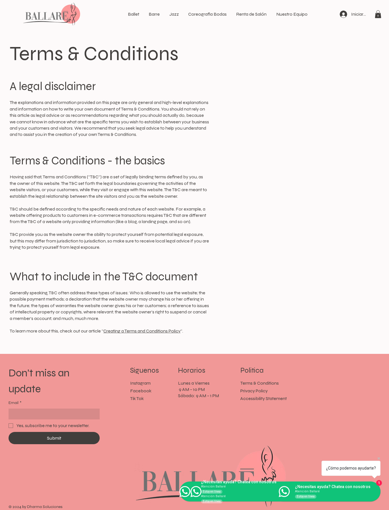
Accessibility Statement (263, 398)
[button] (378, 14)
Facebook (140, 390)
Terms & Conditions (259, 383)
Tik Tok (137, 398)
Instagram (140, 383)
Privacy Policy (254, 390)
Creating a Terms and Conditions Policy (142, 331)
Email (15, 402)
